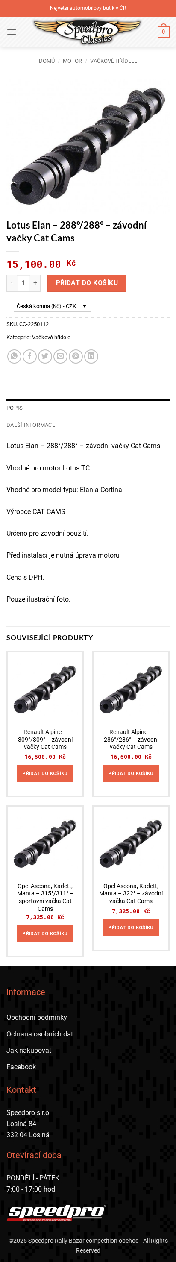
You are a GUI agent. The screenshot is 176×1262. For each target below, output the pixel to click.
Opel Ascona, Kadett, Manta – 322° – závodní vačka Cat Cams (131, 893)
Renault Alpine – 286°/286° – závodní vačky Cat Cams (131, 739)
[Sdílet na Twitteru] (45, 356)
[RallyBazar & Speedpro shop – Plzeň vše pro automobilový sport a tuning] (87, 32)
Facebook (21, 1067)
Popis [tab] (14, 408)
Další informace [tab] (30, 425)
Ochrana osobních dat (39, 1034)
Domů (47, 61)
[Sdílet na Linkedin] (91, 356)
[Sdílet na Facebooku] (30, 356)
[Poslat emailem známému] (60, 356)
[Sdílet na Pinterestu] (76, 356)
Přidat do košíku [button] (44, 773)
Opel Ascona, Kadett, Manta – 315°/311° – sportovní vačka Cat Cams (45, 897)
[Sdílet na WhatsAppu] (14, 356)
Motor (72, 61)
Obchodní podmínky (36, 1017)
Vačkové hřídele (113, 61)
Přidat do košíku (87, 283)
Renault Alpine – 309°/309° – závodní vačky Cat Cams (45, 739)
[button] (11, 31)
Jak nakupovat (28, 1050)
